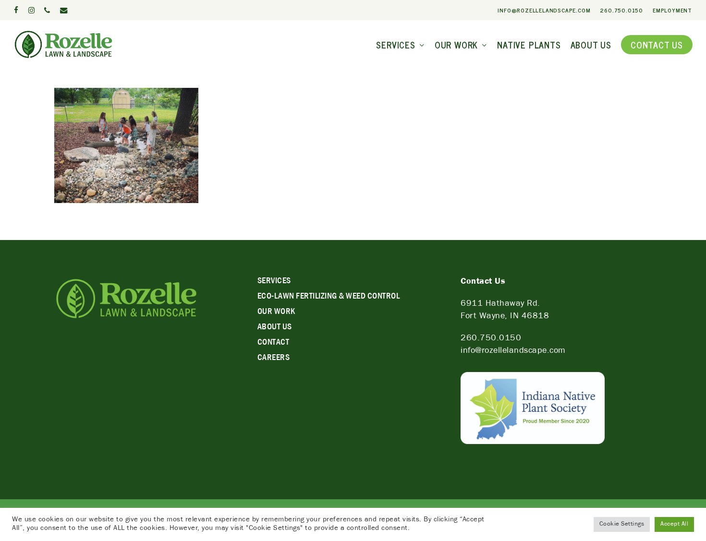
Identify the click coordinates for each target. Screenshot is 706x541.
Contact (273, 343)
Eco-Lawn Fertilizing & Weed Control (328, 297)
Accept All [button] (674, 524)
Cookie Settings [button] (622, 524)
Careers (273, 358)
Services (274, 281)
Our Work (276, 312)
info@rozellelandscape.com (513, 351)
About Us (274, 328)
